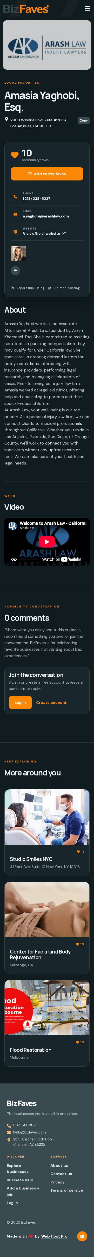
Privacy (57, 1182)
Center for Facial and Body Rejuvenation (40, 954)
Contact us (61, 1173)
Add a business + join (23, 1191)
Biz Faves (21, 1103)
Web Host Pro (54, 1236)
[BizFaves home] (26, 8)
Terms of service (66, 1190)
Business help (20, 1180)
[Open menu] (87, 8)
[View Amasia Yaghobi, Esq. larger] (18, 253)
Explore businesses (18, 1168)
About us (59, 1165)
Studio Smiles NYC (31, 859)
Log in (20, 702)
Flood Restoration (30, 1049)
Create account (51, 702)
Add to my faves (49, 173)
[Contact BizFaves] (82, 1236)
